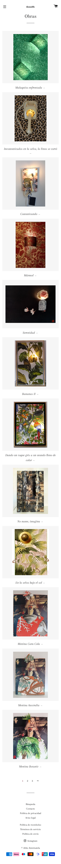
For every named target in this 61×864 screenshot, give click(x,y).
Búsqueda (30, 804)
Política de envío (30, 833)
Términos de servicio (30, 829)
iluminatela (34, 848)
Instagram (32, 840)
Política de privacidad (30, 813)
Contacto (30, 808)
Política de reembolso (30, 824)
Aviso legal (30, 817)
